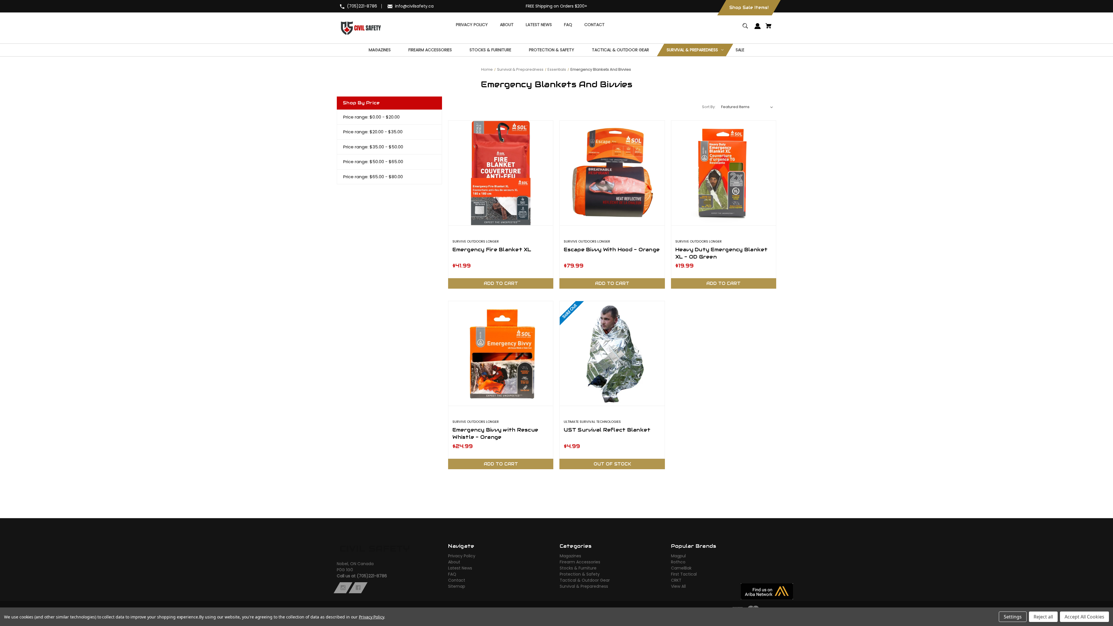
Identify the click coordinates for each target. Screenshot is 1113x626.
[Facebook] (358, 588)
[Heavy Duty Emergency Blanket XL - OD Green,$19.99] (723, 173)
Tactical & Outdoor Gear (585, 580)
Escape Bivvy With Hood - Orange (612, 249)
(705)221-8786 (362, 6)
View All (678, 586)
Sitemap (456, 586)
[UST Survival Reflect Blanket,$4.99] (612, 353)
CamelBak (681, 568)
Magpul (678, 556)
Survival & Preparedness (584, 586)
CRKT (676, 580)
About (454, 562)
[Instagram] (343, 588)
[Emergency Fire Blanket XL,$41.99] (500, 173)
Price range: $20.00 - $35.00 (373, 132)
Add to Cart (501, 283)
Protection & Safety (580, 574)
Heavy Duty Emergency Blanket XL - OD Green (721, 253)
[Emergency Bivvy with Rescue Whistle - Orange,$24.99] (500, 353)
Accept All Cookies (1084, 617)
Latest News (460, 568)
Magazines (570, 556)
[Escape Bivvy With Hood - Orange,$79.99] (612, 173)
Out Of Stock (612, 464)
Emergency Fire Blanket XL (491, 249)
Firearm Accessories (580, 562)
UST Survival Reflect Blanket (607, 430)
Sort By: (709, 107)
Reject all (1043, 617)
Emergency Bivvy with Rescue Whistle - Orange (495, 433)
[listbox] (747, 107)
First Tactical (684, 574)
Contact (456, 580)
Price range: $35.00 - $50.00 (373, 147)
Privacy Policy (461, 556)
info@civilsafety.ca (414, 6)
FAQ (452, 574)
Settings (1013, 617)
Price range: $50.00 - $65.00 (373, 162)
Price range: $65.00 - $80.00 (373, 177)
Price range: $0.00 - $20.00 (371, 117)
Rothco (678, 562)
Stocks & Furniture (578, 568)
